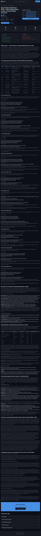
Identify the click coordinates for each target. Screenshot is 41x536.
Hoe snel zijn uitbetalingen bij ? (6, 522)
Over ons (16, 1)
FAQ (25, 1)
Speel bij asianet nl (30, 18)
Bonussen (19, 1)
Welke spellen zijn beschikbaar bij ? (7, 527)
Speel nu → (37, 1)
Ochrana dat (19, 534)
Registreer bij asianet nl (5, 22)
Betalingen (23, 1)
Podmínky (22, 534)
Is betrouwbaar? (4, 516)
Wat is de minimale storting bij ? (6, 519)
